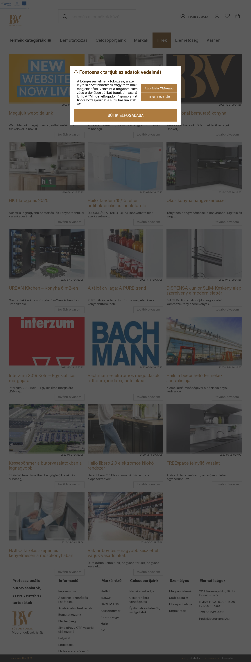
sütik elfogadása (126, 115)
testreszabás (159, 97)
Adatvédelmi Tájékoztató (159, 88)
